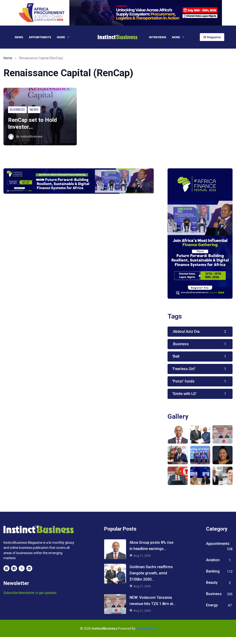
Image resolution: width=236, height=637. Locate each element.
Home (7, 58)
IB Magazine (212, 37)
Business (17, 109)
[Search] (193, 37)
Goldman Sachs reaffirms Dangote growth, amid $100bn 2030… (151, 573)
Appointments (40, 37)
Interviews (157, 37)
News (19, 37)
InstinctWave (146, 628)
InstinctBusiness (31, 136)
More (61, 37)
